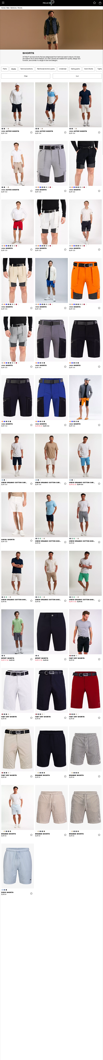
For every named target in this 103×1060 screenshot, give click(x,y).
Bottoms (13, 8)
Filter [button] (26, 76)
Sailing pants (75, 69)
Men (8, 8)
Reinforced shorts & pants (46, 69)
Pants (5, 69)
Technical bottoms (26, 69)
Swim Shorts (88, 69)
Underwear (62, 69)
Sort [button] (77, 76)
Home (3, 8)
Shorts (20, 8)
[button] (3, 2)
